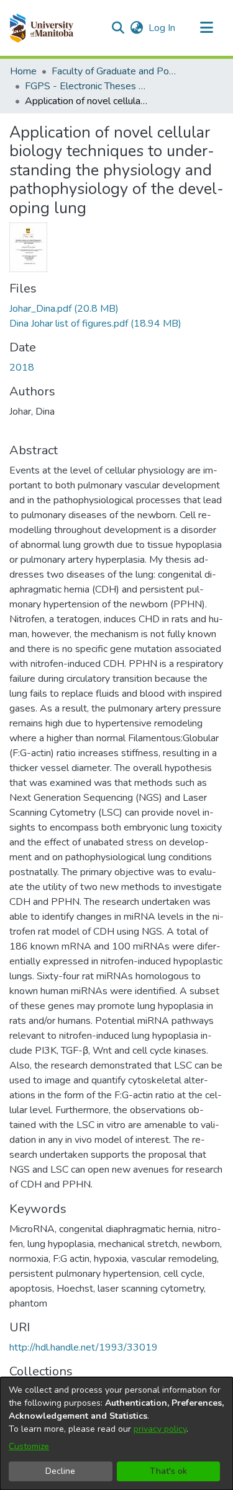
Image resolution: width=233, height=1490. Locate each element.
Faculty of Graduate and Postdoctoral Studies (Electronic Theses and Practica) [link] (114, 71)
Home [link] (23, 71)
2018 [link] (21, 367)
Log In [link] (162, 28)
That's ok (168, 1471)
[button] (41, 27)
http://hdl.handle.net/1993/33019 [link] (83, 1347)
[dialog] (116, 1433)
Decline (60, 1471)
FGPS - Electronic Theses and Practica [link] (87, 86)
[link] (64, 308)
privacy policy (160, 1429)
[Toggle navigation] (206, 28)
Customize (29, 1446)
